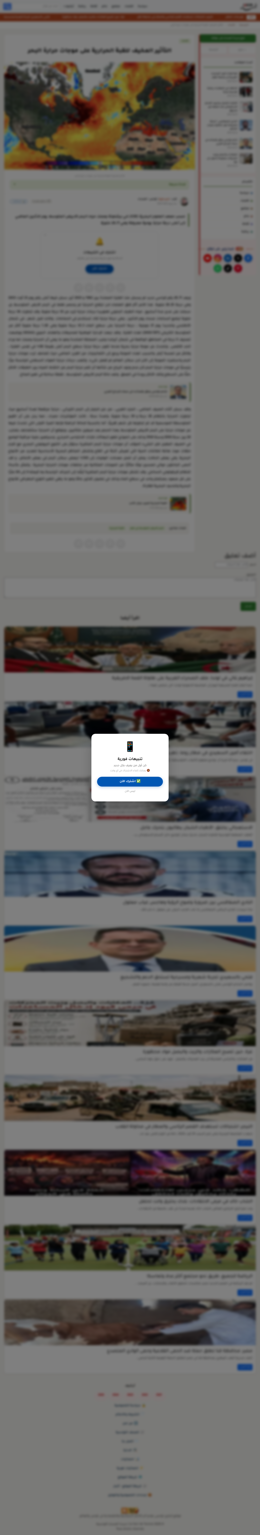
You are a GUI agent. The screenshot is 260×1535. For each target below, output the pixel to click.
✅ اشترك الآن (130, 781)
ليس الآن (130, 791)
